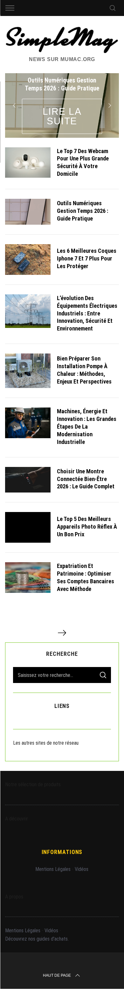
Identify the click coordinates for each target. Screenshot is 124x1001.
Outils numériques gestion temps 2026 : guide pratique (82, 211)
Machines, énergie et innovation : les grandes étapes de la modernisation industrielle (86, 426)
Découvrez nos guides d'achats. (37, 939)
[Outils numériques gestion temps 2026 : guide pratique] (28, 212)
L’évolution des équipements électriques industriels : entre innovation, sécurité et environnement (87, 313)
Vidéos (81, 869)
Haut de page (57, 975)
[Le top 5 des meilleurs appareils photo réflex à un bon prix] (28, 527)
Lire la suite (62, 116)
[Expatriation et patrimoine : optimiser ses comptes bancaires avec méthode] (28, 577)
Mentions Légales (53, 869)
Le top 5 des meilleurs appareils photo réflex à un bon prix (87, 527)
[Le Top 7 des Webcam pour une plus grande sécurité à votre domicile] (28, 162)
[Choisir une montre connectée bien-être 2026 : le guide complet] (28, 480)
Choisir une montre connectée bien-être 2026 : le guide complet (85, 479)
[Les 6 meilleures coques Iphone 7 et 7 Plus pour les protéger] (28, 259)
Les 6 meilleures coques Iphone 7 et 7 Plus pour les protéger (86, 258)
